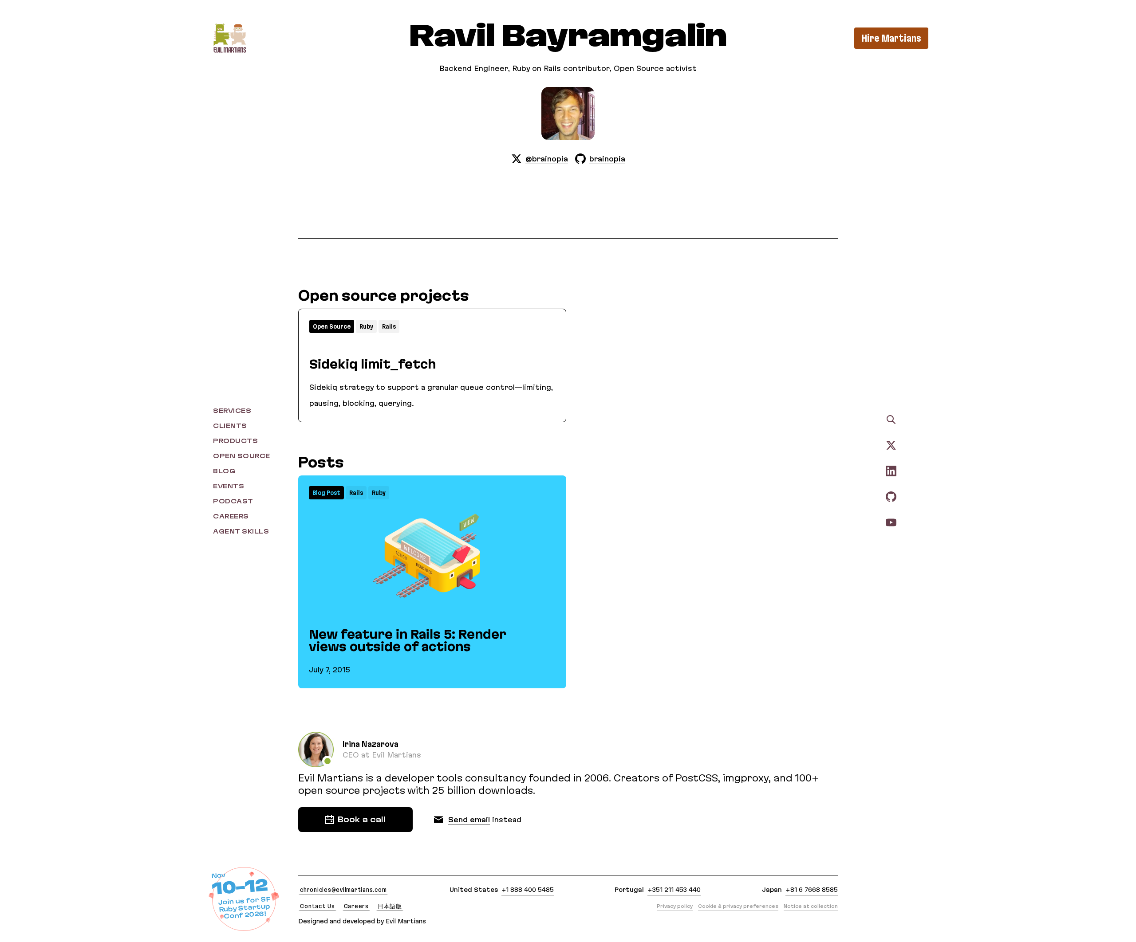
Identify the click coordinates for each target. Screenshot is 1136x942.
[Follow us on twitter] (891, 445)
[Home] (229, 38)
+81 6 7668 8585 (811, 889)
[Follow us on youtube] (891, 522)
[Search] (891, 419)
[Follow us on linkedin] (891, 470)
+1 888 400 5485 (527, 889)
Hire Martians (891, 38)
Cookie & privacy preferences (738, 906)
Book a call (362, 820)
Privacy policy (675, 906)
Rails (389, 326)
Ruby (366, 326)
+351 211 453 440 (674, 889)
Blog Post (326, 492)
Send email (469, 820)
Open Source (332, 326)
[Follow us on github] (891, 496)
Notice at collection (811, 906)
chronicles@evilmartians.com (343, 889)
